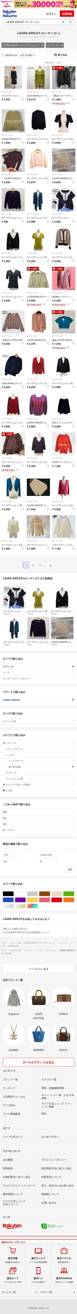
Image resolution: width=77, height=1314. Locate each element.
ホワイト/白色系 (25, 894)
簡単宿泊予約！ (64, 1260)
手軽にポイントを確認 (64, 1280)
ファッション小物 (14, 778)
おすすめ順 (26, 55)
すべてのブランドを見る (38, 1062)
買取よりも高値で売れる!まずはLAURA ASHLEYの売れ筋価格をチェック (26, 930)
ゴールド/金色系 (25, 906)
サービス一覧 (9, 1292)
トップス (10, 754)
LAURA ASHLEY (11, 699)
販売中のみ (11, 55)
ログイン (51, 13)
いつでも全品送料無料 (38, 1260)
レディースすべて (14, 748)
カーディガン (53, 45)
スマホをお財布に (38, 1280)
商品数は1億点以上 (12, 1260)
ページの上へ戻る (38, 969)
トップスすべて (16, 760)
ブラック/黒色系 (13, 894)
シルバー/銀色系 (13, 906)
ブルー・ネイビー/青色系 (13, 900)
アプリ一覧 (46, 1292)
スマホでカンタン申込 (13, 1280)
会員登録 (67, 13)
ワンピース (11, 772)
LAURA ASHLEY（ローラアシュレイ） (21, 45)
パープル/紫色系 (25, 900)
